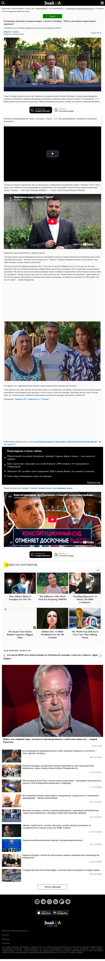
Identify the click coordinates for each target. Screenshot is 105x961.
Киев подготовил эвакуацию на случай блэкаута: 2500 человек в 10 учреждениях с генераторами (48, 465)
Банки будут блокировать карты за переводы (29, 476)
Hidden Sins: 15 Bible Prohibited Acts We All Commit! (52, 634)
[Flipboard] (61, 901)
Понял (52, 16)
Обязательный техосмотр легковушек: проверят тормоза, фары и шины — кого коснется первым (51, 457)
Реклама (5, 935)
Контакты (6, 943)
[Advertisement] (52, 301)
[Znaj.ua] (52, 3)
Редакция (6, 939)
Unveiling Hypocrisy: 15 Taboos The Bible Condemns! (85, 599)
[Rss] (37, 901)
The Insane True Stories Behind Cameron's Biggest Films (20, 634)
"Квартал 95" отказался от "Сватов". (32, 399)
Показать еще (94, 482)
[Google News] (55, 901)
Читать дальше (52, 887)
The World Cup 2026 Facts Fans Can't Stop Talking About (85, 634)
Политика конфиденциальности (15, 931)
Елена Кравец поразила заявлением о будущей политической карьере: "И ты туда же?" (52, 443)
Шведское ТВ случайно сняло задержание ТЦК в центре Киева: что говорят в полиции (50, 471)
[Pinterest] (67, 901)
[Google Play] (60, 912)
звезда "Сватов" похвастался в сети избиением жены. (48, 488)
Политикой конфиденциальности (80, 8)
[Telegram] (43, 901)
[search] (3, 3)
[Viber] (49, 901)
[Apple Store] (44, 912)
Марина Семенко (11, 32)
